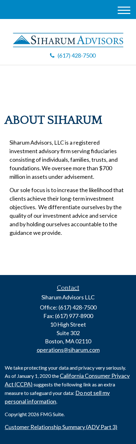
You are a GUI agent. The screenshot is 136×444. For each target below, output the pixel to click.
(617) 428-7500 (77, 55)
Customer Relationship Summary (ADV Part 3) (61, 426)
